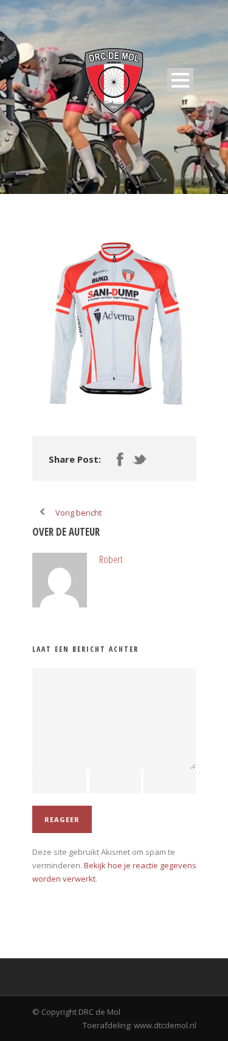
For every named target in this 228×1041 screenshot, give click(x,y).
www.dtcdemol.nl (165, 1025)
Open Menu (180, 80)
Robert (111, 559)
